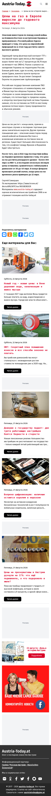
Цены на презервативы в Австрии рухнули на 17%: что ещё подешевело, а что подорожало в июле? (24, 538)
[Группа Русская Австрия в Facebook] (28, 779)
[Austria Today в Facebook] (16, 779)
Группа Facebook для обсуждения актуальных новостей (24, 668)
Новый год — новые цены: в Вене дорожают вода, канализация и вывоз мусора (22, 249)
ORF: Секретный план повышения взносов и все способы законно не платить (25, 316)
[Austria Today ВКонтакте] (4, 779)
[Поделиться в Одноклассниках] (9, 234)
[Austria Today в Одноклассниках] (10, 779)
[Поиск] (41, 3)
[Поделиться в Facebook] (20, 234)
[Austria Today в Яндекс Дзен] (34, 779)
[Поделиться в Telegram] (31, 234)
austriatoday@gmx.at (34, 792)
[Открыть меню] (46, 3)
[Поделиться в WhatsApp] (15, 234)
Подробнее (36, 655)
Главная (5, 11)
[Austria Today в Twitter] (22, 779)
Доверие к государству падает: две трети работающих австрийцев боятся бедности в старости (24, 394)
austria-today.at (26, 786)
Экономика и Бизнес (15, 11)
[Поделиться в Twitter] (26, 234)
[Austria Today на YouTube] (40, 779)
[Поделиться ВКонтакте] (4, 234)
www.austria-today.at (23, 189)
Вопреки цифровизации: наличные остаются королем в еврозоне (25, 460)
